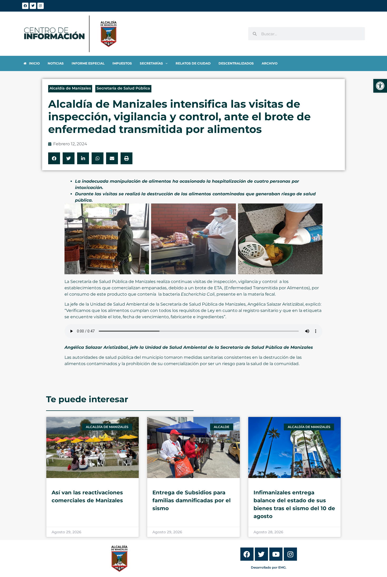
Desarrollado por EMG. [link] (268, 567)
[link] (380, 86)
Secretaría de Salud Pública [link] (123, 88)
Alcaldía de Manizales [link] (70, 88)
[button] (54, 158)
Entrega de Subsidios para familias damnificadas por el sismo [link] (191, 500)
